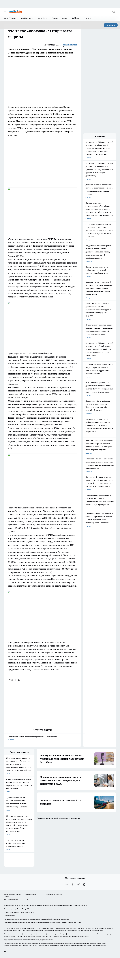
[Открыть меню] (5, 11)
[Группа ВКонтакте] (67, 884)
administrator (70, 44)
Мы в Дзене (43, 18)
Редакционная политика (54, 894)
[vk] (11, 680)
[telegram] (19, 680)
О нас (27, 899)
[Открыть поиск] (113, 11)
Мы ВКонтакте (27, 18)
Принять (111, 25)
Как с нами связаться (11, 899)
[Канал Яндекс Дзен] (84, 884)
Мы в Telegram (10, 18)
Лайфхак (75, 18)
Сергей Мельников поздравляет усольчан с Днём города (32, 738)
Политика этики (30, 894)
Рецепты (87, 18)
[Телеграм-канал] (78, 884)
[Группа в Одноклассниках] (72, 884)
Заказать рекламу (59, 18)
